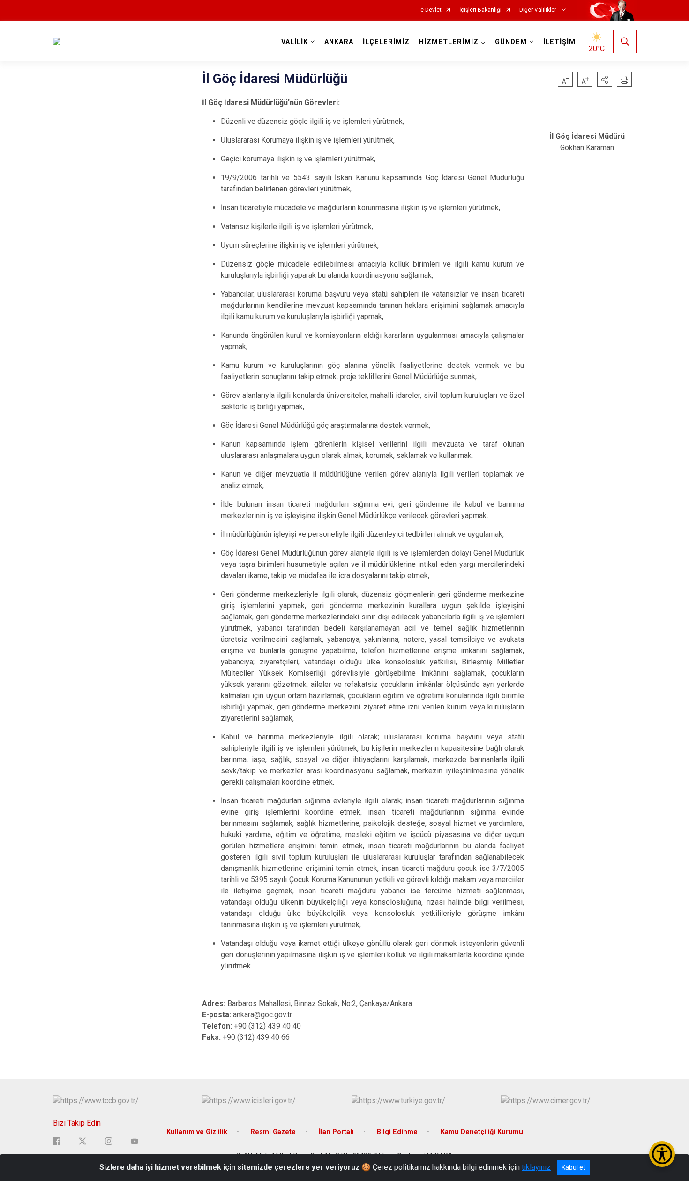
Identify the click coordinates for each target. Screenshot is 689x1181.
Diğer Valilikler (538, 10)
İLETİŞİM (559, 42)
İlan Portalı (336, 1132)
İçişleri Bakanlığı (480, 10)
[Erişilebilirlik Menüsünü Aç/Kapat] (662, 1154)
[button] (604, 79)
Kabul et (573, 1167)
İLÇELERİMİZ (386, 42)
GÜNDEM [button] (511, 42)
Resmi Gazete (273, 1132)
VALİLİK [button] (294, 42)
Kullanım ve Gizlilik (196, 1132)
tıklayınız (536, 1167)
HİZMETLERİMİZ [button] (449, 42)
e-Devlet (431, 10)
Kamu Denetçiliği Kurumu (482, 1132)
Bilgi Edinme (397, 1132)
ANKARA (338, 42)
